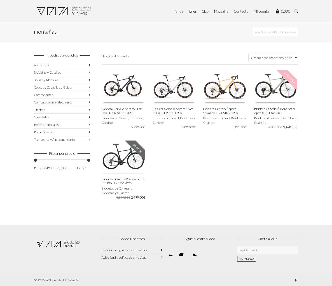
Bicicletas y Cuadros (115, 193)
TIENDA (278, 31)
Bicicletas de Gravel (115, 118)
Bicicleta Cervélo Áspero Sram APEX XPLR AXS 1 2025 (172, 111)
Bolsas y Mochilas (46, 80)
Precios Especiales (46, 125)
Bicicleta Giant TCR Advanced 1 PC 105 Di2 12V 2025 (123, 181)
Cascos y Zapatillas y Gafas (52, 87)
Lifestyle (39, 110)
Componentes (43, 95)
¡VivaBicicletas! (263, 31)
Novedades (41, 117)
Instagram (173, 252)
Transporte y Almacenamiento (54, 139)
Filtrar (81, 168)
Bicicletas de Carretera (117, 188)
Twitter (192, 252)
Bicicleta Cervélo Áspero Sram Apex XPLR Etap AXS (274, 111)
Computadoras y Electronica (53, 102)
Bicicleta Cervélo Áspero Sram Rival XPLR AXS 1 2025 (122, 111)
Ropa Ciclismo (43, 132)
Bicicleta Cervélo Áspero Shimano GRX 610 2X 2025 (221, 111)
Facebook (183, 252)
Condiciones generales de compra (124, 250)
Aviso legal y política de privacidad (124, 257)
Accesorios (41, 65)
